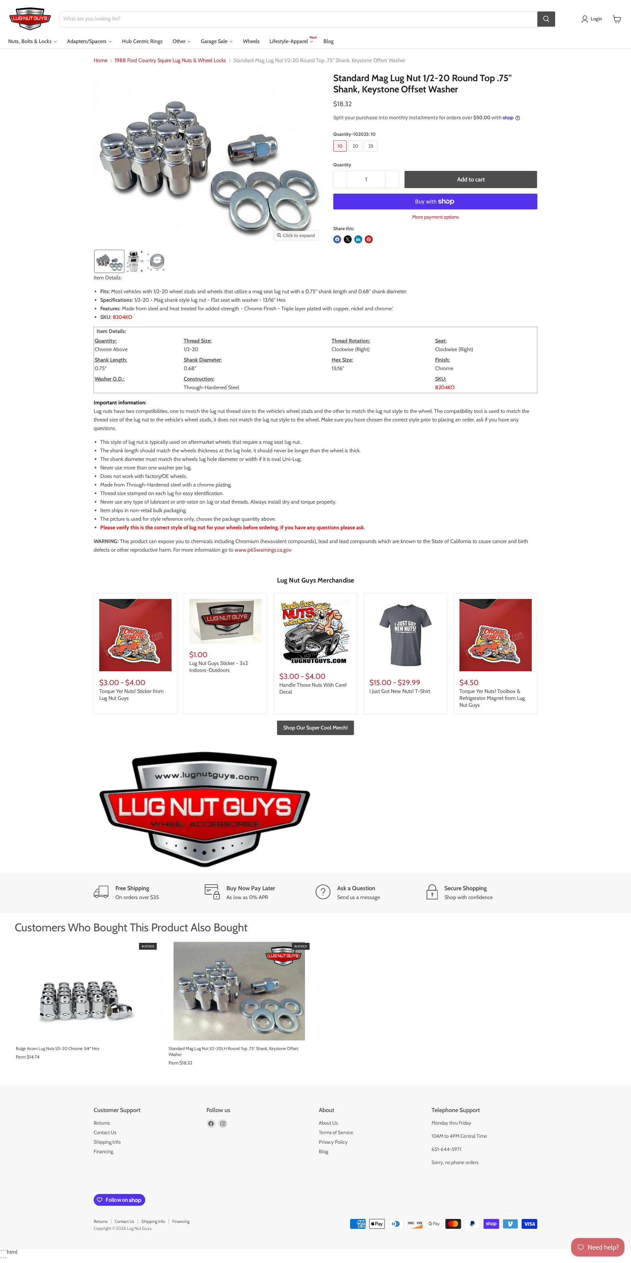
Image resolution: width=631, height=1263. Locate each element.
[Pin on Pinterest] (369, 239)
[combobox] (298, 19)
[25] (371, 153)
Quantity (342, 164)
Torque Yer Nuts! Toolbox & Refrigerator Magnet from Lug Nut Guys (492, 698)
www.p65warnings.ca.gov (263, 550)
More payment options (435, 217)
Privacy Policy (333, 1142)
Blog (323, 1152)
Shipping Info (107, 1142)
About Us (328, 1123)
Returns (102, 1123)
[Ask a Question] (371, 892)
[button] (593, 19)
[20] (356, 153)
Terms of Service (336, 1132)
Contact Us (105, 1132)
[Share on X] (348, 239)
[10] (340, 153)
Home (100, 60)
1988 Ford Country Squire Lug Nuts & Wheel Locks (170, 60)
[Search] (546, 19)
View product (86, 1033)
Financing (103, 1152)
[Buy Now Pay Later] (260, 892)
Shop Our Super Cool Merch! (315, 728)
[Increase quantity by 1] (392, 180)
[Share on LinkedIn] (358, 239)
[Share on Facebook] (337, 239)
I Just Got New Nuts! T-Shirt (399, 691)
